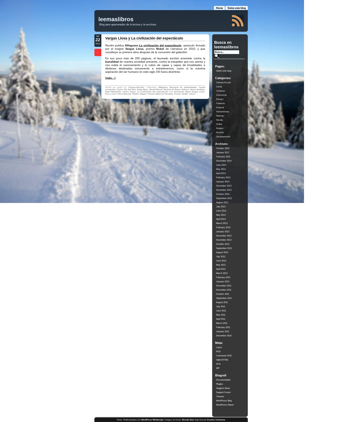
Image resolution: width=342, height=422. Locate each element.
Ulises (192, 94)
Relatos (219, 128)
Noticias (220, 116)
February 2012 (223, 277)
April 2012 (221, 269)
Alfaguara (163, 87)
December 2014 (224, 161)
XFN (218, 364)
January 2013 (222, 231)
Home (219, 8)
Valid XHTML (222, 360)
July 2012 (220, 256)
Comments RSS (224, 355)
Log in (219, 347)
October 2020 (222, 148)
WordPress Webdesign (152, 420)
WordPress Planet (225, 405)
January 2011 (222, 331)
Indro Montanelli (113, 92)
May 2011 (220, 315)
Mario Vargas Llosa (195, 92)
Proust (177, 94)
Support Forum (223, 392)
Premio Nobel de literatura (160, 94)
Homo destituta (197, 89)
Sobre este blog (236, 8)
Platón (135, 94)
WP (217, 368)
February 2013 (223, 227)
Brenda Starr (188, 420)
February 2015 (223, 156)
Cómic (219, 86)
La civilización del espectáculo (160, 45)
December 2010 (224, 335)
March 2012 (222, 273)
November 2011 (223, 290)
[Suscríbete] (238, 21)
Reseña (140, 87)
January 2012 (222, 281)
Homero (185, 89)
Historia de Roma (172, 89)
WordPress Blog (224, 400)
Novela (219, 120)
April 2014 (221, 173)
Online (219, 124)
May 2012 (221, 265)
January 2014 (222, 181)
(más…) (110, 77)
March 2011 (221, 323)
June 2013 (221, 211)
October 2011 (222, 294)
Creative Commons (216, 420)
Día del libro (130, 89)
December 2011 (223, 285)
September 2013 (224, 198)
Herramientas (222, 111)
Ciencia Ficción (223, 82)
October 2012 (222, 244)
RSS (218, 351)
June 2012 (221, 260)
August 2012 (222, 252)
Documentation (223, 380)
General (220, 107)
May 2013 (221, 215)
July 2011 (220, 306)
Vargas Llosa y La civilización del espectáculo (144, 38)
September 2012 (224, 248)
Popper (143, 94)
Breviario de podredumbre (183, 87)
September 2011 (224, 298)
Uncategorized (223, 136)
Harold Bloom (155, 89)
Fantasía (220, 103)
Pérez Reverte (124, 94)
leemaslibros (115, 19)
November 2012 (224, 240)
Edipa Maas (142, 89)
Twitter (185, 94)
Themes (220, 396)
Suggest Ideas (223, 388)
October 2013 (222, 194)
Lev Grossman (176, 92)
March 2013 (222, 223)
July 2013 (220, 206)
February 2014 (223, 177)
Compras (220, 91)
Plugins (219, 384)
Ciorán (120, 89)
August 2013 (222, 202)
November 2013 (224, 190)
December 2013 (224, 186)
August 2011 (222, 302)
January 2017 (222, 152)
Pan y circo (110, 94)
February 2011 (223, 327)
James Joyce (129, 92)
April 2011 (220, 319)
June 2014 (221, 165)
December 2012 (224, 235)
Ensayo (132, 87)
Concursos (221, 95)
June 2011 (221, 310)
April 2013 (221, 219)
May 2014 (221, 169)
